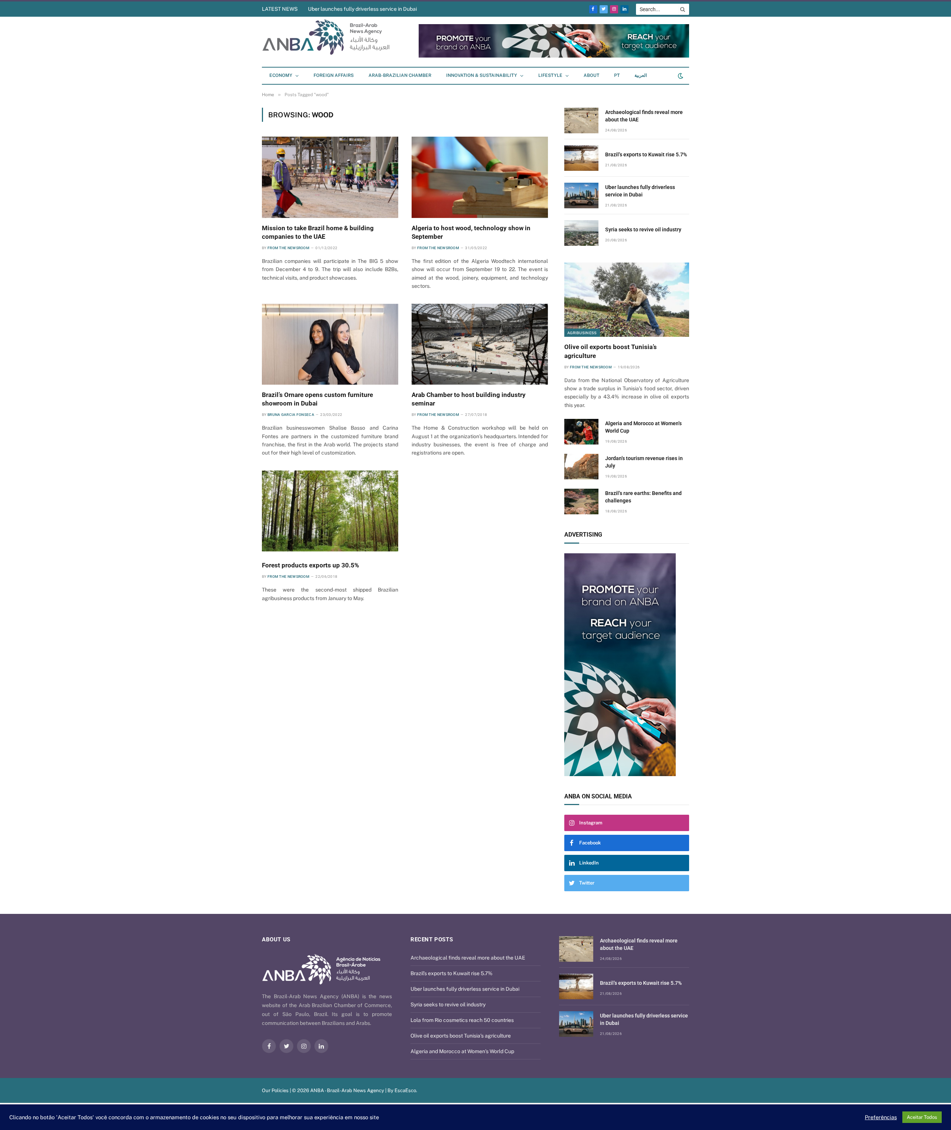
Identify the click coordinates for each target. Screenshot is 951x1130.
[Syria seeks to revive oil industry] (581, 233)
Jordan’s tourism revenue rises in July (644, 462)
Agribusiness (582, 332)
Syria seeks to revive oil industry (643, 229)
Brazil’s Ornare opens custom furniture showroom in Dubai (317, 399)
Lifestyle (550, 75)
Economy (280, 75)
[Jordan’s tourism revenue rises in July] (581, 466)
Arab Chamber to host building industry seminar (469, 399)
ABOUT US (276, 939)
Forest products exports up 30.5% (310, 565)
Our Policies (275, 1090)
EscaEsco (405, 1090)
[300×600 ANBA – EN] (626, 664)
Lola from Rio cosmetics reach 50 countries (462, 1020)
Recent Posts (431, 939)
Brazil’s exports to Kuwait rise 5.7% (646, 154)
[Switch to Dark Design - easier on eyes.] (680, 76)
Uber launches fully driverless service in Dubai (362, 9)
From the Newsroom (288, 248)
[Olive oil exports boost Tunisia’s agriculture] (626, 300)
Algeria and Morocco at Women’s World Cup (643, 427)
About (591, 75)
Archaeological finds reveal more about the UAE (644, 116)
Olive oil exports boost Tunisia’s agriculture (610, 351)
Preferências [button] (881, 1117)
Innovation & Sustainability (481, 75)
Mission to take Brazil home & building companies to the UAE (318, 232)
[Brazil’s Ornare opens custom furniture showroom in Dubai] (330, 344)
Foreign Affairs (334, 75)
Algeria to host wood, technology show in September (471, 232)
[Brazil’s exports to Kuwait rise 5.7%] (581, 158)
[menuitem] (617, 76)
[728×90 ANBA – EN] (554, 56)
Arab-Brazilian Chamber (400, 75)
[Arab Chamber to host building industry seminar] (480, 344)
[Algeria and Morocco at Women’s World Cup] (581, 431)
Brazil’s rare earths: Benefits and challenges (643, 497)
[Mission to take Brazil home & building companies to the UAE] (330, 177)
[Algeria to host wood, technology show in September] (480, 177)
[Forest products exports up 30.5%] (330, 510)
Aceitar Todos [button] (922, 1117)
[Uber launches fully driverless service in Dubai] (581, 195)
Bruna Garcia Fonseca (290, 415)
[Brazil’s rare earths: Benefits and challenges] (581, 501)
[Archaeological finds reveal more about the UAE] (581, 120)
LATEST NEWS (280, 9)
